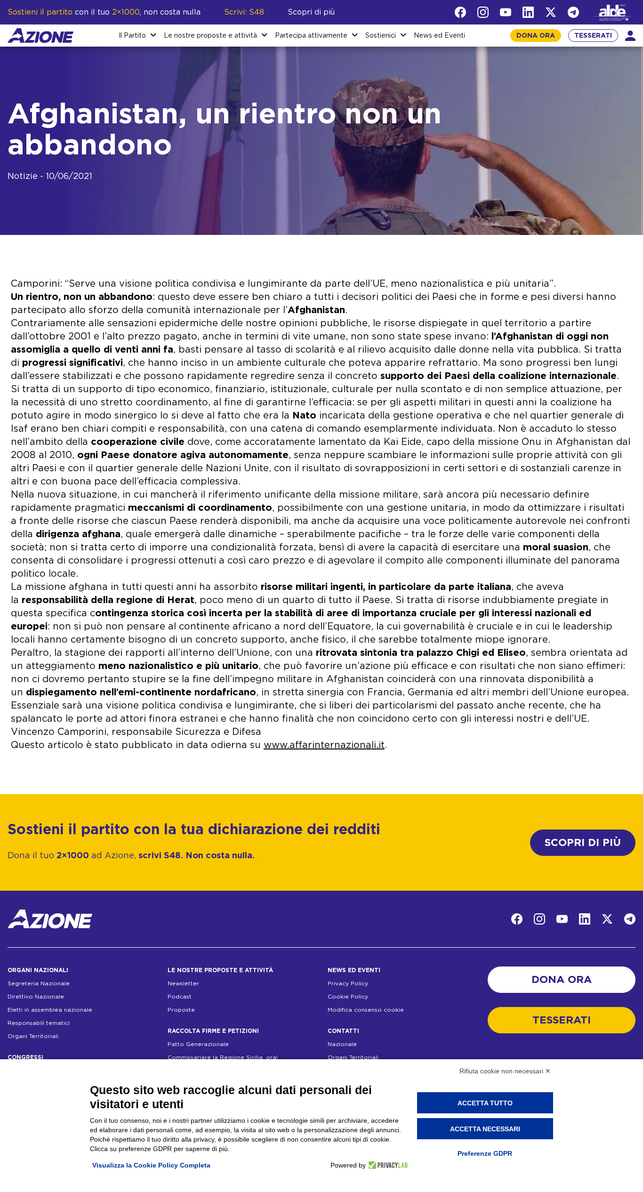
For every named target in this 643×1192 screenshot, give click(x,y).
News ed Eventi (439, 35)
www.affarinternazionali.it (324, 745)
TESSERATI (593, 35)
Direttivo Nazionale (36, 996)
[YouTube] (505, 12)
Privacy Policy (348, 983)
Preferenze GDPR (485, 1153)
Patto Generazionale (198, 1044)
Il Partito (132, 35)
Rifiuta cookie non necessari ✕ (505, 1071)
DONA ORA (535, 35)
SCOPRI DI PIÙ (583, 843)
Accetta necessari (485, 1129)
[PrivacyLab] (387, 1165)
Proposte (181, 1010)
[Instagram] (483, 12)
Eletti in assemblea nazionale (50, 1010)
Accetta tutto (485, 1103)
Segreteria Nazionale (39, 983)
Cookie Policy (348, 996)
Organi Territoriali (33, 1036)
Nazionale (342, 1044)
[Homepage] (40, 35)
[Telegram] (573, 12)
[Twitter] (550, 12)
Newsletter (183, 983)
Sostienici (380, 35)
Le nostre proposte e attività (210, 35)
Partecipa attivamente (311, 35)
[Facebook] (460, 12)
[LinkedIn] (528, 12)
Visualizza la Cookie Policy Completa (151, 1165)
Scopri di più (311, 12)
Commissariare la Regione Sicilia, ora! (223, 1057)
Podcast (180, 996)
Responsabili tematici (39, 1023)
